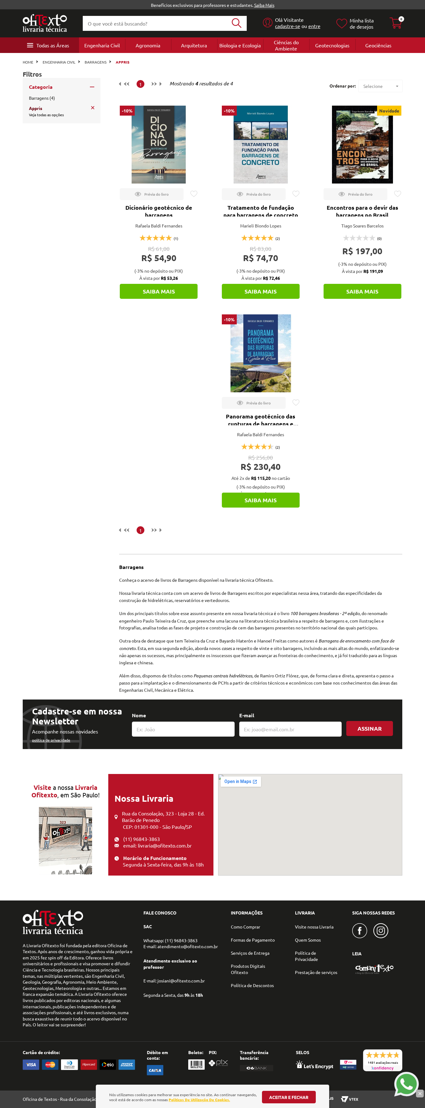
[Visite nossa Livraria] (53, 932)
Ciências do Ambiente (286, 45)
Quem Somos (308, 940)
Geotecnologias (332, 45)
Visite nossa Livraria (314, 926)
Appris (122, 62)
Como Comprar (245, 926)
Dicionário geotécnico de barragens (158, 211)
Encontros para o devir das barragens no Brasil (362, 211)
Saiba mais (159, 291)
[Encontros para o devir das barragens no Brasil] (362, 145)
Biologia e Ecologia (240, 45)
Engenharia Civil (102, 45)
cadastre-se (287, 26)
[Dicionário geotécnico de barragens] (159, 145)
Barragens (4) (42, 98)
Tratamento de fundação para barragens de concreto (260, 211)
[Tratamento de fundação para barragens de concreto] (261, 145)
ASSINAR (369, 728)
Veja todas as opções (46, 114)
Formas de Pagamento (253, 940)
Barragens (95, 62)
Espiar (152, 194)
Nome (139, 715)
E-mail (246, 715)
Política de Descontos (252, 985)
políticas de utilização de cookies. (199, 1099)
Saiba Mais (264, 5)
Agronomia (148, 45)
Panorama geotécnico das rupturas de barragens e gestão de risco (260, 424)
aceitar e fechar (288, 1097)
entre (314, 26)
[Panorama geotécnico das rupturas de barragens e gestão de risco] (261, 353)
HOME (28, 62)
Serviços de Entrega (250, 953)
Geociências (378, 45)
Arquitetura (194, 45)
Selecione (373, 86)
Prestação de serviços (316, 972)
